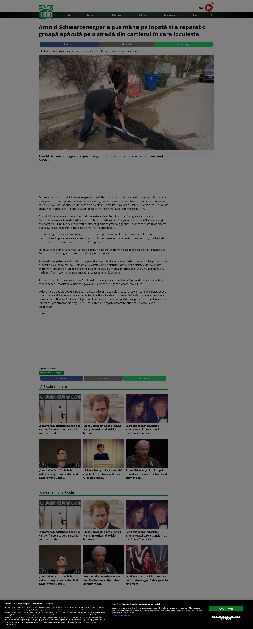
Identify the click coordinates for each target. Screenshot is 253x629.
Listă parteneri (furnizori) (121, 615)
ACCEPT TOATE (226, 609)
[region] (126, 614)
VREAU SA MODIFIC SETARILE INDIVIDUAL (226, 618)
